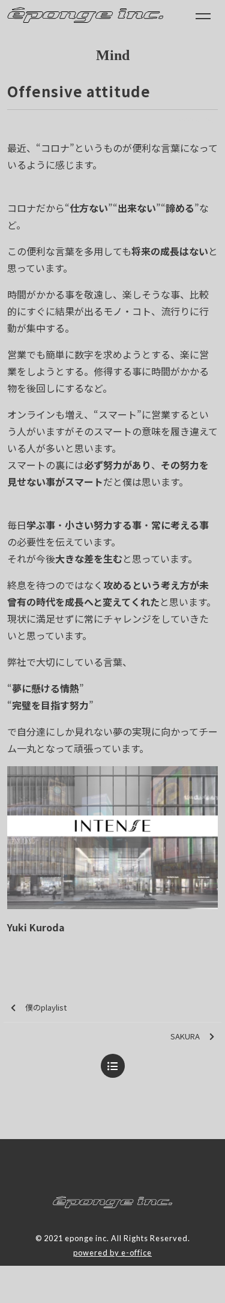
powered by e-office (112, 1252)
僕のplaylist (46, 1007)
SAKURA (185, 1036)
